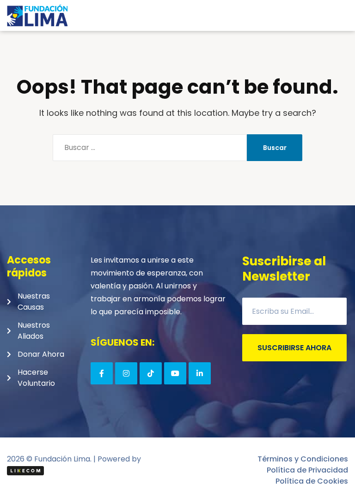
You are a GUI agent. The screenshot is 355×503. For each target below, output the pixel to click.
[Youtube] (175, 373)
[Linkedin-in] (200, 373)
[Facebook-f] (102, 373)
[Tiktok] (151, 373)
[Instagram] (126, 373)
